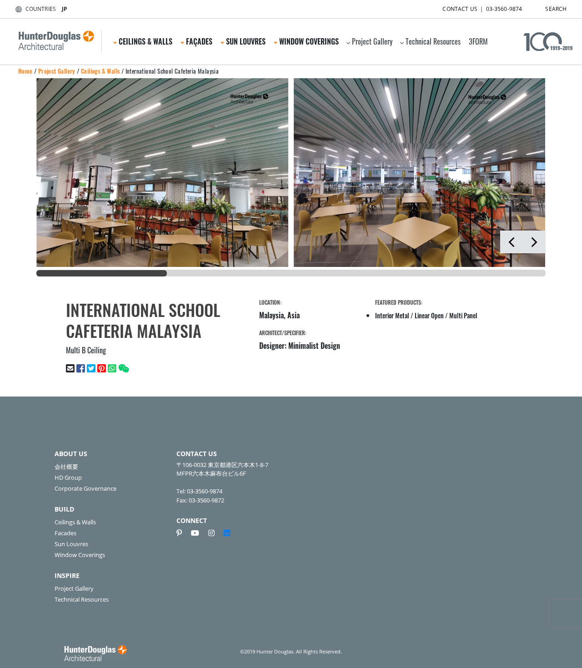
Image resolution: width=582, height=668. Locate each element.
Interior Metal (392, 315)
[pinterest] (182, 533)
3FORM (478, 41)
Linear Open (429, 315)
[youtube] (198, 533)
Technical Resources (433, 41)
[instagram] (215, 533)
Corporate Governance (85, 488)
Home (25, 70)
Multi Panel (463, 315)
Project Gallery (372, 41)
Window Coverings (80, 555)
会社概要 (66, 466)
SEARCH (556, 9)
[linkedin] (227, 533)
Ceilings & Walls (100, 70)
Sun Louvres (71, 544)
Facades (65, 533)
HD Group (68, 477)
